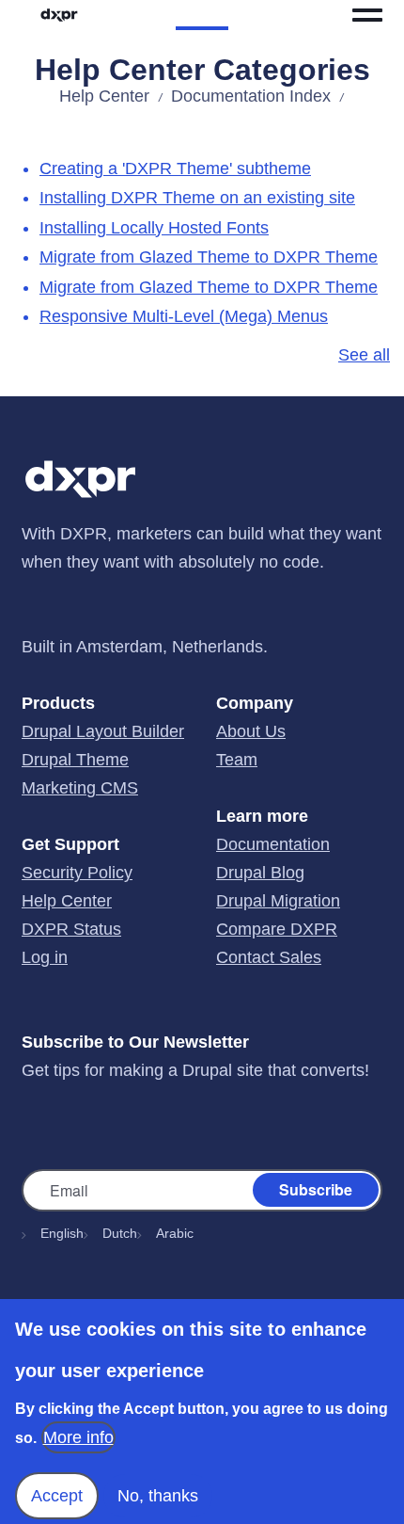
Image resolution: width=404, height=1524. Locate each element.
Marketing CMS (80, 787)
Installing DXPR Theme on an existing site (197, 197)
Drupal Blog (260, 872)
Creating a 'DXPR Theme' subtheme (175, 168)
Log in (45, 957)
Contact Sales (268, 957)
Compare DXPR (276, 929)
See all (364, 354)
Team (236, 759)
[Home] (59, 15)
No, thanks (157, 1495)
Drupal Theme (75, 759)
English (62, 1233)
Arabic (175, 1233)
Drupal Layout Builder (103, 731)
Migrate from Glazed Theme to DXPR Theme (208, 257)
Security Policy (77, 872)
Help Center (104, 96)
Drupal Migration (278, 900)
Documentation (273, 844)
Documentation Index (251, 96)
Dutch (119, 1233)
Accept (57, 1495)
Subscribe (315, 1189)
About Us (251, 731)
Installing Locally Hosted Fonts (154, 227)
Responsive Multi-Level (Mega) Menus (183, 316)
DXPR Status (71, 929)
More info (78, 1437)
